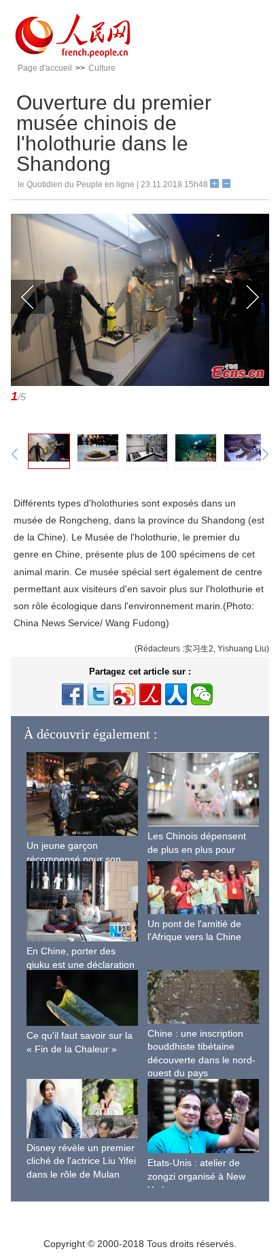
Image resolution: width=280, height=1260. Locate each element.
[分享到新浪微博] (124, 694)
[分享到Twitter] (98, 694)
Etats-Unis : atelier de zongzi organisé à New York (196, 1176)
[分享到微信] (202, 694)
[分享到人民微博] (150, 694)
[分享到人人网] (176, 694)
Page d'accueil (45, 68)
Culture (102, 68)
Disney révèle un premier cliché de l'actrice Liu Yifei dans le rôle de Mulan (81, 1161)
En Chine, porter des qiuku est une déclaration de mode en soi (81, 964)
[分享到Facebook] (73, 694)
